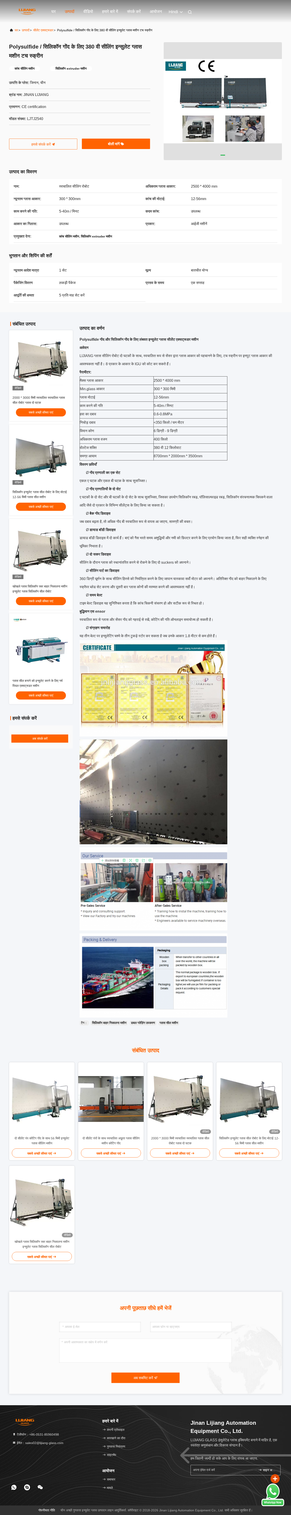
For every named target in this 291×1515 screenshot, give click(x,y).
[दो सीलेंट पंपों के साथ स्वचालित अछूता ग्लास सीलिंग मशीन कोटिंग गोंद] (111, 1099)
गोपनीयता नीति (46, 1510)
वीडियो (88, 11)
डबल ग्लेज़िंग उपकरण (143, 1023)
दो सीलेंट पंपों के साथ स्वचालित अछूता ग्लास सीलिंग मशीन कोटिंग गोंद (111, 1140)
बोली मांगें (114, 144)
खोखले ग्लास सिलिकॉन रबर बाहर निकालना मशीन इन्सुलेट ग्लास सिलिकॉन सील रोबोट (42, 1244)
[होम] (27, 11)
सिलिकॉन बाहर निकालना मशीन (109, 1023)
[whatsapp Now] (272, 1505)
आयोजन (156, 11)
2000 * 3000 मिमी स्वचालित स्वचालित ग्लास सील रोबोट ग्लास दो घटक (180, 1140)
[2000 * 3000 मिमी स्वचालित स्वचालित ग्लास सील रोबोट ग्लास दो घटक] (180, 1099)
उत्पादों (69, 11)
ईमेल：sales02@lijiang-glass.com (39, 1443)
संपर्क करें (134, 11)
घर (53, 11)
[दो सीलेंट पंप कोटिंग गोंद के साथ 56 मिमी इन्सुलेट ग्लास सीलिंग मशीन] (42, 1099)
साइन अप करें (269, 1470)
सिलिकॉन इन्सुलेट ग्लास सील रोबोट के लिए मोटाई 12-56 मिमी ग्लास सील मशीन (249, 1140)
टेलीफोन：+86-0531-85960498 (37, 1434)
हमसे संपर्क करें (41, 144)
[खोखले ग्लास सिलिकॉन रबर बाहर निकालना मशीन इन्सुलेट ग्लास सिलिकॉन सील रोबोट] (42, 1202)
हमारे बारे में (110, 11)
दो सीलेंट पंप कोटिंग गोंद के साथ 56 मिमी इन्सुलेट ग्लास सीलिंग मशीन (42, 1140)
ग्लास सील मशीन (169, 1023)
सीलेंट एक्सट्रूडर (43, 30)
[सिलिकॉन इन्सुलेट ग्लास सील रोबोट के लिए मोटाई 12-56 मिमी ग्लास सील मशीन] (249, 1099)
